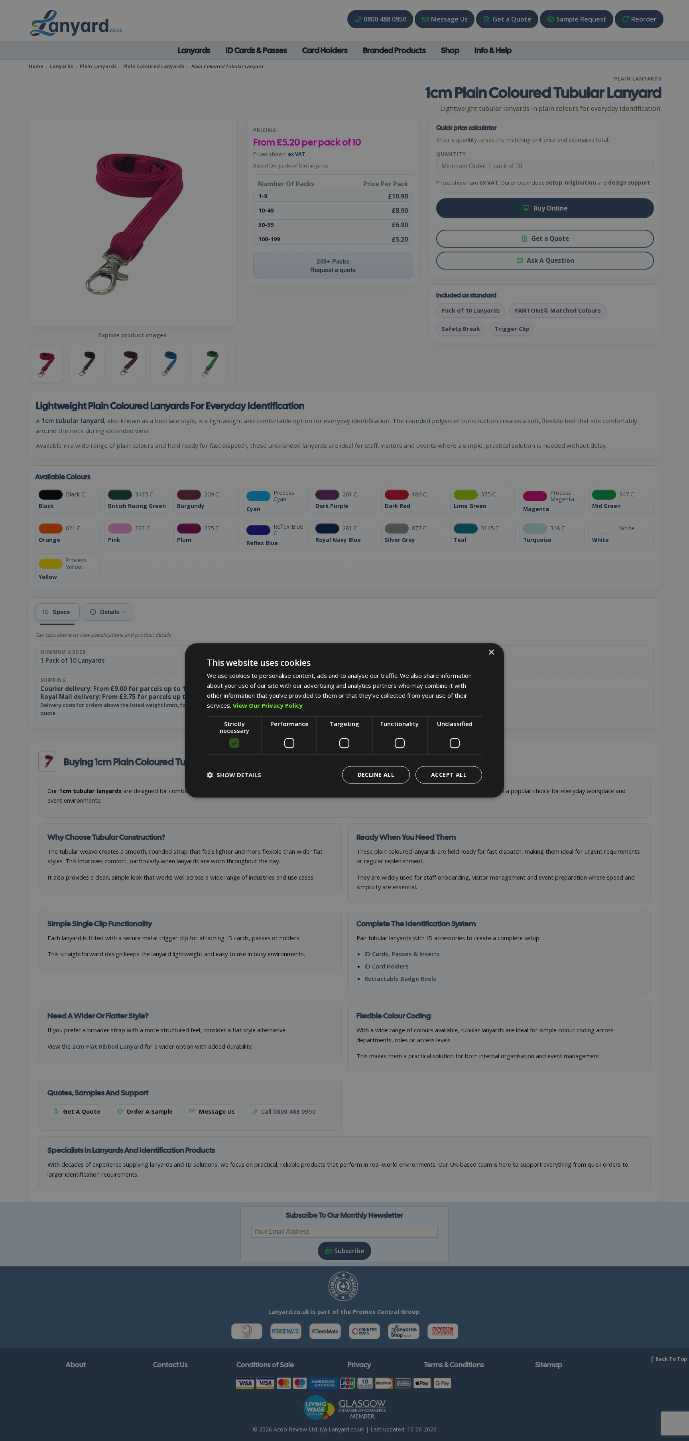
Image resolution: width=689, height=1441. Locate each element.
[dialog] (344, 720)
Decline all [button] (376, 775)
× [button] (491, 653)
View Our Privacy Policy (268, 705)
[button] (234, 775)
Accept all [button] (449, 775)
